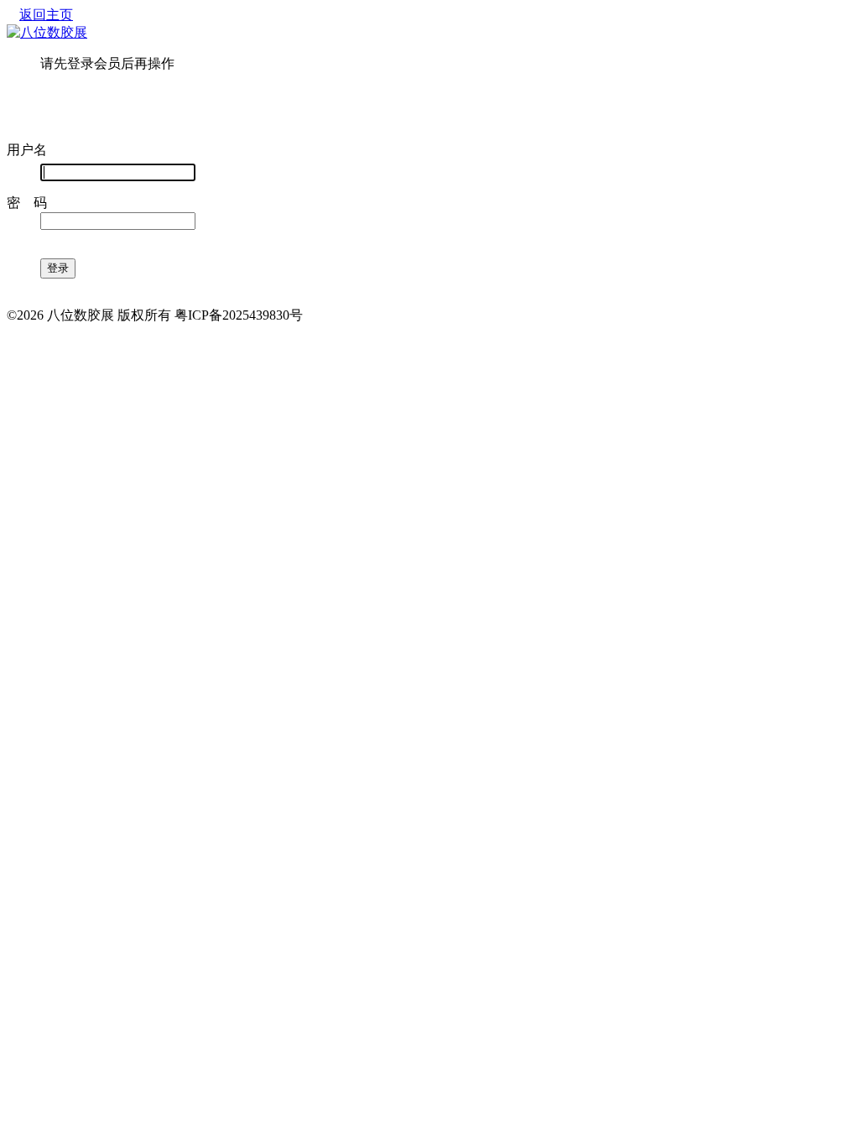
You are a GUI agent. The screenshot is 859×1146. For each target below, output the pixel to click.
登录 (58, 268)
